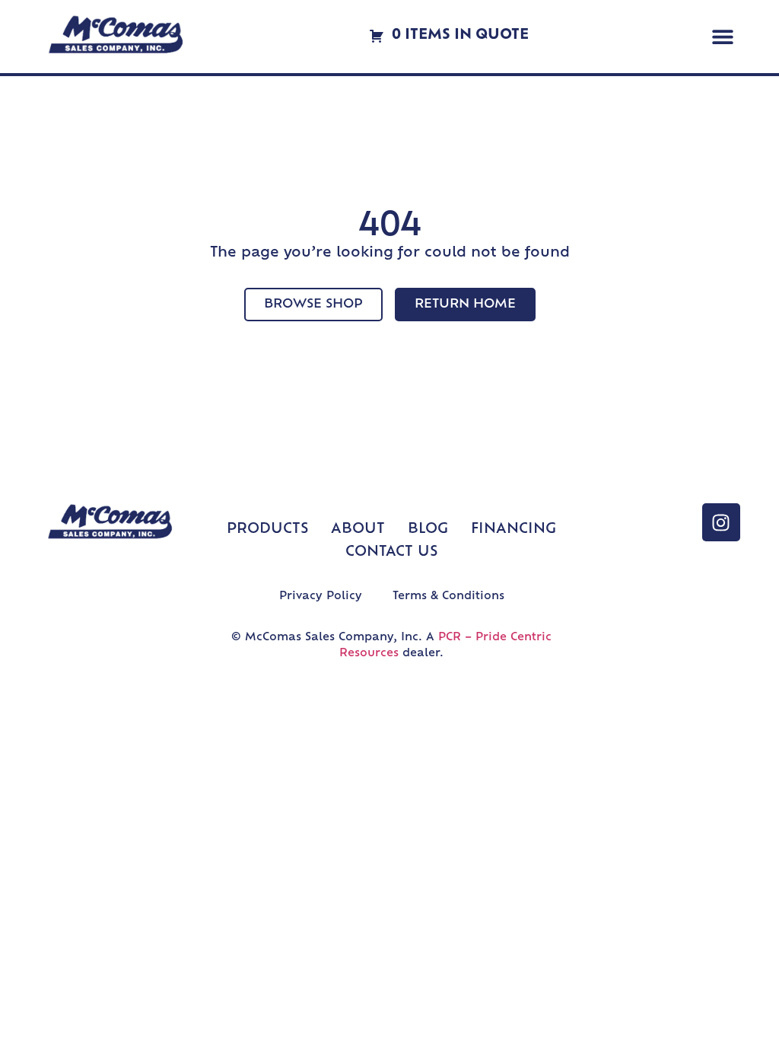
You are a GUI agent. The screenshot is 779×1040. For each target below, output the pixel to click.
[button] (723, 37)
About (358, 530)
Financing (513, 530)
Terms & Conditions (448, 596)
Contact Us (391, 553)
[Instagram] (721, 522)
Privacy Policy (320, 596)
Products (267, 530)
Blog (428, 530)
